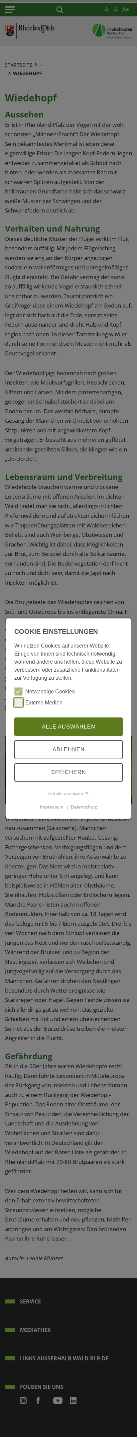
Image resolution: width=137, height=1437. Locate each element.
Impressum (52, 807)
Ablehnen (69, 749)
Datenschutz (84, 807)
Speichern (68, 772)
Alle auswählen (68, 726)
